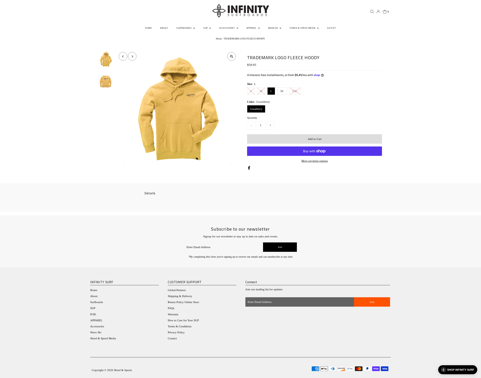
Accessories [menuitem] (227, 28)
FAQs (171, 308)
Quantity (252, 117)
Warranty (173, 314)
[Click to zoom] (231, 56)
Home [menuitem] (148, 28)
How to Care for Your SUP (183, 320)
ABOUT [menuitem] (164, 28)
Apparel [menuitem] (252, 28)
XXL (295, 91)
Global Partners (177, 290)
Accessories (97, 326)
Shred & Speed (123, 370)
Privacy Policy (176, 332)
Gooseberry (256, 109)
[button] (457, 369)
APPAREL (96, 320)
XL (282, 91)
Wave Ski (95, 332)
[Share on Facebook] (249, 168)
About (94, 296)
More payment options (314, 160)
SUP (92, 308)
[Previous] (123, 56)
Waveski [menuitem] (273, 28)
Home (219, 38)
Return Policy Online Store (183, 302)
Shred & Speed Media (103, 338)
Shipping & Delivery (180, 296)
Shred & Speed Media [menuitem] (303, 28)
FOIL (93, 314)
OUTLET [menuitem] (331, 28)
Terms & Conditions (179, 326)
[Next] (132, 56)
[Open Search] (372, 11)
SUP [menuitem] (205, 28)
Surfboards (184, 28)
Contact (172, 338)
